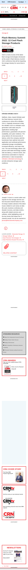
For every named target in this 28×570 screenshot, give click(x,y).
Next (5, 80)
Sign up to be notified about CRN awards (12, 363)
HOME (4, 29)
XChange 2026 (22, 15)
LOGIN (23, 12)
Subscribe (5, 557)
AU (8, 7)
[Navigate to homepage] (14, 9)
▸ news (8, 29)
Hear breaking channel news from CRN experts (13, 507)
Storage (4, 33)
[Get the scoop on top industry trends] (8, 501)
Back (5, 71)
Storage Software (8, 236)
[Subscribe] (18, 561)
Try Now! (21, 2)
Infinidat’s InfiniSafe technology (11, 159)
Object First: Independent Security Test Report (14, 337)
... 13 (20, 76)
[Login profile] (26, 12)
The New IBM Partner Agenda (7, 473)
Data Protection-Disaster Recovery (12, 239)
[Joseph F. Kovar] (6, 192)
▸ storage (13, 29)
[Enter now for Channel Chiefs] (8, 374)
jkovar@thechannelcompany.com (12, 220)
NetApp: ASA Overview (9, 342)
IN (5, 7)
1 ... (13, 71)
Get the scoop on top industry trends (13, 494)
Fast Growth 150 (13, 15)
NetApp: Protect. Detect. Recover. (12, 339)
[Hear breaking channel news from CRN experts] (8, 515)
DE (20, 7)
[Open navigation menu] (2, 12)
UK (23, 7)
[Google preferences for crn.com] (8, 50)
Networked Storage (17, 234)
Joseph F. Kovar (7, 46)
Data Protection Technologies (11, 238)
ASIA (2, 7)
